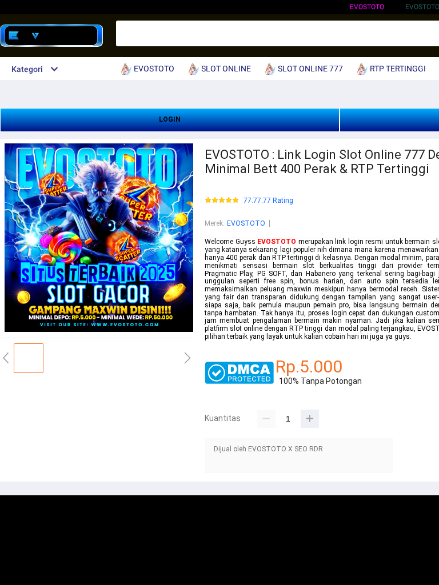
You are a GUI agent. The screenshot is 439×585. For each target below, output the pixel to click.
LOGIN (170, 119)
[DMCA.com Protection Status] (239, 382)
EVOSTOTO (367, 7)
